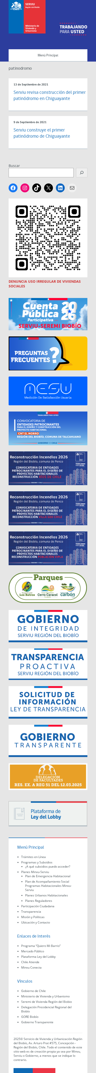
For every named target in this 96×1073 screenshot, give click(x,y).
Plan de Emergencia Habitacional (47, 876)
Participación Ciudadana (37, 906)
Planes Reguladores (38, 901)
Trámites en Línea (33, 857)
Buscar (14, 165)
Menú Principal (48, 55)
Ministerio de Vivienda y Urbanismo (45, 996)
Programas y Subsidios (36, 862)
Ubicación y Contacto (35, 922)
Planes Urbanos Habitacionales (46, 895)
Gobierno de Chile (33, 991)
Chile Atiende (30, 962)
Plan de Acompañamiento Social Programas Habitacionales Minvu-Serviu (48, 885)
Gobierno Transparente (37, 1022)
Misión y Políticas (33, 917)
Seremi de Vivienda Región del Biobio (46, 1002)
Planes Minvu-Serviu (35, 872)
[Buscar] (81, 172)
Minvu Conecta (31, 967)
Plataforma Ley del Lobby (38, 957)
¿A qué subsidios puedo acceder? (47, 866)
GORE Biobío (29, 1017)
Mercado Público (32, 951)
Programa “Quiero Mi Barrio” (41, 946)
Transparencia (31, 911)
